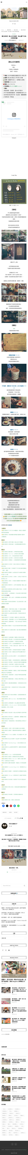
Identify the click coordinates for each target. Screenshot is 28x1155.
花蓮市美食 (16, 1132)
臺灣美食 (9, 29)
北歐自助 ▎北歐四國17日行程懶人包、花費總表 (19, 1078)
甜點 (8, 1128)
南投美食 (4, 1115)
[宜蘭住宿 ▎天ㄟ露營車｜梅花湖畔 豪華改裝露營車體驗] (5, 1071)
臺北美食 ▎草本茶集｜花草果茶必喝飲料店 (13, 794)
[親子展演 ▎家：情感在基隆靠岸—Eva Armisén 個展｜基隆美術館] (5, 1021)
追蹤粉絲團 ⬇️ (14, 893)
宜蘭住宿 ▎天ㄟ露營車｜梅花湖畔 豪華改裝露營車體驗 (19, 1069)
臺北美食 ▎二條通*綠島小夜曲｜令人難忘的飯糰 (14, 609)
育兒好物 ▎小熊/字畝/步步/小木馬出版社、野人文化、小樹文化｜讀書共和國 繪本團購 (19, 990)
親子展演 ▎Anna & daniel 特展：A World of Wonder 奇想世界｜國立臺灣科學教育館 (19, 1010)
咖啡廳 (10, 812)
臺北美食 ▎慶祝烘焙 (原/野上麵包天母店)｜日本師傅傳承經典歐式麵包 (19, 1061)
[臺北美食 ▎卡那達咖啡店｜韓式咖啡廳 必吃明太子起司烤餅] (14, 857)
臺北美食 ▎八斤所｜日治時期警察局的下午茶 (13, 643)
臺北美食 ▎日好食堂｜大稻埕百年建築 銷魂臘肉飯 (14, 662)
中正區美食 (17, 1109)
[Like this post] (16, 818)
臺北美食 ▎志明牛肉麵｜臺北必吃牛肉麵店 (13, 542)
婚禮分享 (11, 1119)
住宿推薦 (16, 1111)
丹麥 (10, 1111)
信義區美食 (4, 812)
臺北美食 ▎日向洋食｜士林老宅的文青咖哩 (13, 558)
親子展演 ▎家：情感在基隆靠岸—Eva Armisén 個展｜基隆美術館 (19, 1020)
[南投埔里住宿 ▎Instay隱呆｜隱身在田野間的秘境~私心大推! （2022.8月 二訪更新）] (5, 1098)
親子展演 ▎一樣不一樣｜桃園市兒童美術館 (11, 917)
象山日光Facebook (16, 86)
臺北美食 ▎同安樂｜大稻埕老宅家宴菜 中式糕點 (14, 649)
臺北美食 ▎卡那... (14, 867)
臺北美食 (16, 29)
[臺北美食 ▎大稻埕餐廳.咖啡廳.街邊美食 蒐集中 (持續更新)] (5, 1089)
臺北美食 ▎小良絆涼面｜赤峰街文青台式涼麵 (13, 664)
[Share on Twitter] (19, 818)
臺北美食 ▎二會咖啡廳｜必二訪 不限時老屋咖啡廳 (14, 619)
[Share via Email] (22, 818)
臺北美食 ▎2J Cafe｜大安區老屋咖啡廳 (12, 754)
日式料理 (22, 1124)
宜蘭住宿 (18, 1119)
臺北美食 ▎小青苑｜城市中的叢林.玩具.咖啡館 (14, 728)
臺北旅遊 (11, 1130)
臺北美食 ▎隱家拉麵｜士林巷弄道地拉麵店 (13, 551)
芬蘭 (10, 1132)
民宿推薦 (17, 1126)
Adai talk (12, 514)
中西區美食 (4, 1111)
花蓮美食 (23, 1132)
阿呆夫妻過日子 (12, 40)
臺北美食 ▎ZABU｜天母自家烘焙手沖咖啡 (13, 555)
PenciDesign (24, 1149)
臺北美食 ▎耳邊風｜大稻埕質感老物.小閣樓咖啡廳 (14, 660)
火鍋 (22, 1126)
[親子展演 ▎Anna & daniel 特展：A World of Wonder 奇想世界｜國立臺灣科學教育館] (5, 1010)
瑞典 (3, 1128)
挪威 (9, 1124)
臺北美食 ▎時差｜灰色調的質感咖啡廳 (12, 611)
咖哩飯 (22, 1115)
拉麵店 (4, 1124)
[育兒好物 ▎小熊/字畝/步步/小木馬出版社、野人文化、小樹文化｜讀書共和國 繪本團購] (5, 990)
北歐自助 (18, 1113)
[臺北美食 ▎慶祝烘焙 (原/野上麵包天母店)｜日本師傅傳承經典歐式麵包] (5, 1062)
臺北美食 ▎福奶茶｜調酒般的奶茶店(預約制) (13, 756)
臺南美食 (4, 1132)
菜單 (14, 328)
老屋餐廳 (4, 1130)
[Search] (26, 2)
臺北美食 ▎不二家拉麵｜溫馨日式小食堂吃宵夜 (14, 617)
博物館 (10, 1115)
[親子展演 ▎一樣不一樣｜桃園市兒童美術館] (5, 1001)
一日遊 (4, 1109)
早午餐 (4, 1126)
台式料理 (16, 1115)
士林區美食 (10, 1117)
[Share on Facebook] (17, 818)
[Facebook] (12, 1144)
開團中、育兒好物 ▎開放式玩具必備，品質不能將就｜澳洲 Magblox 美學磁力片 (13, 980)
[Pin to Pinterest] (20, 818)
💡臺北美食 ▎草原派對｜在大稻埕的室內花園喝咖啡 (13, 639)
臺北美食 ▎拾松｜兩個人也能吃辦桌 (11, 799)
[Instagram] (14, 23)
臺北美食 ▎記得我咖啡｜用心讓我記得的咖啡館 (14, 703)
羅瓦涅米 (14, 1128)
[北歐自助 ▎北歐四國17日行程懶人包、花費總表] (5, 1080)
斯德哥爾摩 (15, 1124)
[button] (2, 860)
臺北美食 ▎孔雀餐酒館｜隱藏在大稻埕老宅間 (13, 637)
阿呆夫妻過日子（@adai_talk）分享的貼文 (13, 134)
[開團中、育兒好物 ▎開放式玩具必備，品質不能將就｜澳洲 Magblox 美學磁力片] (14, 969)
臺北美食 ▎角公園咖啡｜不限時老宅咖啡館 (13, 641)
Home (2, 29)
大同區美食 (18, 1117)
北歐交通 (11, 1113)
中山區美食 (10, 1109)
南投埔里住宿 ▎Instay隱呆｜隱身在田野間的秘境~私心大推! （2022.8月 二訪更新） (19, 1097)
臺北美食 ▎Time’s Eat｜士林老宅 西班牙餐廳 (13, 553)
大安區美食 (4, 1119)
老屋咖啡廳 (20, 1128)
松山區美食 (10, 1126)
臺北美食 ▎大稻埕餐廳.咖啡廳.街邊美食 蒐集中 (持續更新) (19, 1088)
